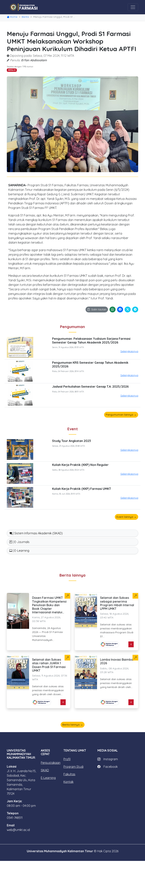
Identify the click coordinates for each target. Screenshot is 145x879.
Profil (66, 759)
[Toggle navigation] (133, 7)
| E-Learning (20, 550)
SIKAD (45, 770)
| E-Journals (20, 542)
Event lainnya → (126, 517)
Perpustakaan (50, 763)
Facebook (110, 767)
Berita (25, 16)
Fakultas (69, 774)
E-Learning (48, 778)
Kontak (68, 782)
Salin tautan (98, 309)
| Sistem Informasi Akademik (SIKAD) (37, 533)
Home (13, 16)
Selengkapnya (129, 351)
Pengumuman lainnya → (121, 414)
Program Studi (73, 767)
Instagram (110, 759)
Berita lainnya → (72, 724)
